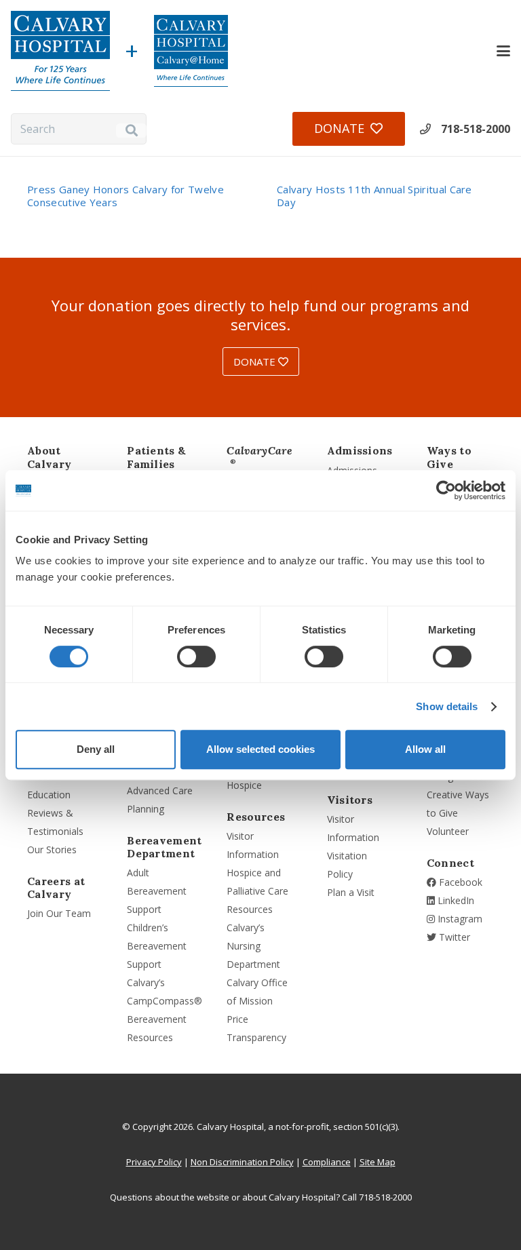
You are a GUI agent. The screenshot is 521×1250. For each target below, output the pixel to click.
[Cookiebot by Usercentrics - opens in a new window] (446, 490)
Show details (447, 706)
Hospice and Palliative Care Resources (257, 891)
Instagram (458, 918)
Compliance (327, 1162)
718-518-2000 (475, 128)
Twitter (453, 937)
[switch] (196, 656)
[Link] (60, 51)
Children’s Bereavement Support (157, 946)
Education (49, 794)
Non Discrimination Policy (242, 1162)
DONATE (255, 361)
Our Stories (52, 849)
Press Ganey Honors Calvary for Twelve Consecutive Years (125, 195)
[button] (503, 51)
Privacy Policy (154, 1162)
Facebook (459, 882)
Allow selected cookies (260, 749)
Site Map (377, 1162)
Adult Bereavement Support (157, 891)
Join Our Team (59, 913)
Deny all (96, 749)
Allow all (425, 749)
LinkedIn (454, 900)
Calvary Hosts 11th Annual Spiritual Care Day (374, 195)
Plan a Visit (350, 892)
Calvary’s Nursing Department (253, 946)
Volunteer (448, 831)
